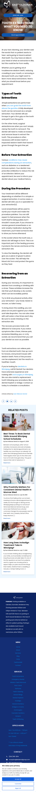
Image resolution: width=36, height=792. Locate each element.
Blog (18, 656)
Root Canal (18, 685)
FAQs (18, 659)
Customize (18, 784)
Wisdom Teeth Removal (18, 682)
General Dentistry (18, 704)
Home (18, 647)
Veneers (18, 716)
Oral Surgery (18, 710)
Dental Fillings (18, 695)
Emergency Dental (18, 679)
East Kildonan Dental (20, 394)
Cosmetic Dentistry (18, 713)
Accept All (18, 779)
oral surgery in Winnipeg (22, 374)
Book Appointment (18, 35)
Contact (18, 665)
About (18, 650)
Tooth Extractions (18, 676)
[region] (18, 777)
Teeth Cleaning (18, 692)
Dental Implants (18, 698)
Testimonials (18, 662)
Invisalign (18, 701)
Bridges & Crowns (18, 707)
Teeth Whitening (18, 719)
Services (18, 653)
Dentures (18, 689)
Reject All (18, 788)
